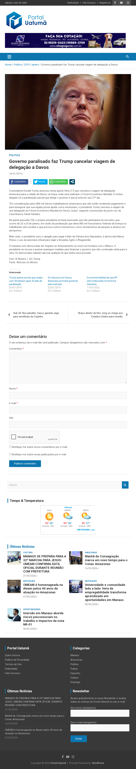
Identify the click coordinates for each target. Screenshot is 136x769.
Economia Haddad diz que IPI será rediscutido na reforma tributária (102, 281)
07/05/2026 (29, 596)
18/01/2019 (15, 173)
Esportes (75, 673)
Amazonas (91, 552)
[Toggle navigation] (9, 56)
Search (125, 485)
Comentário (16, 348)
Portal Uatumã (58, 763)
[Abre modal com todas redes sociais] (72, 181)
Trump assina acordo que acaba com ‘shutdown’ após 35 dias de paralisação (26, 281)
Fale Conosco (89, 2)
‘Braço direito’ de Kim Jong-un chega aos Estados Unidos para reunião (100, 315)
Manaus (74, 655)
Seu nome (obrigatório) (83, 707)
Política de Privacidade (17, 659)
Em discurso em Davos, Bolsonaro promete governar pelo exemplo (63, 281)
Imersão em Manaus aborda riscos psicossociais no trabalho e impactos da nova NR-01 (43, 618)
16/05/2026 (91, 568)
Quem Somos (12, 655)
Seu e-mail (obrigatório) (83, 722)
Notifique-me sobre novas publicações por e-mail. (39, 454)
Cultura (28, 552)
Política (14, 155)
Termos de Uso (13, 664)
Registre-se (105, 2)
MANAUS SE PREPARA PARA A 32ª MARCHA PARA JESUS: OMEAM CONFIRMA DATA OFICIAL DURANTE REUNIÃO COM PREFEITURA (44, 563)
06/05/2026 (91, 604)
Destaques (29, 581)
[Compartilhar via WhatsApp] (58, 181)
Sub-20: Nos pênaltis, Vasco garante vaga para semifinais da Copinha (36, 315)
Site (11, 417)
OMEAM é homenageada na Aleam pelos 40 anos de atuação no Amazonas (43, 588)
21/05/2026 (29, 575)
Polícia (74, 668)
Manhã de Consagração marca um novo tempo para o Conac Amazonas (106, 560)
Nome (13, 388)
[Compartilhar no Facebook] (18, 181)
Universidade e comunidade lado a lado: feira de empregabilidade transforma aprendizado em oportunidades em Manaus (105, 592)
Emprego (75, 682)
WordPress (98, 763)
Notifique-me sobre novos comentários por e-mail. (40, 446)
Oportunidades (31, 609)
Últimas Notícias (22, 547)
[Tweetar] (40, 181)
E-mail (13, 403)
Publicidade (73, 2)
